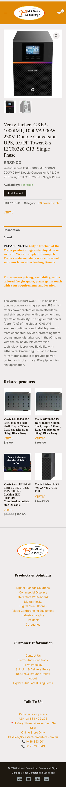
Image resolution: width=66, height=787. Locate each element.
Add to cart (15, 193)
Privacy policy (33, 665)
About (33, 678)
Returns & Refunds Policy (33, 674)
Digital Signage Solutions (33, 588)
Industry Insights (33, 615)
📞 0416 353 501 (33, 741)
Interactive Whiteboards (33, 597)
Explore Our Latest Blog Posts (33, 683)
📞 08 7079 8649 (33, 746)
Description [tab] (12, 230)
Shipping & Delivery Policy (33, 669)
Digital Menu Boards (33, 606)
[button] (56, 35)
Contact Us (33, 655)
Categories (33, 624)
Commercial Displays (33, 592)
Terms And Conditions (33, 660)
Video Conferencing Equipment (33, 610)
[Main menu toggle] (5, 13)
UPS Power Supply (48, 203)
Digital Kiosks (33, 601)
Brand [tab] (8, 237)
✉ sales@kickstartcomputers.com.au (33, 737)
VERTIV (8, 212)
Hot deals (33, 620)
